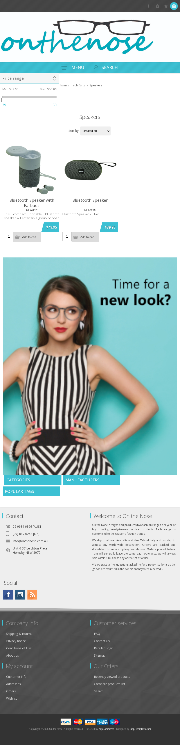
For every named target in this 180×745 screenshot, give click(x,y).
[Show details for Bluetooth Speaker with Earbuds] (31, 169)
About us (12, 655)
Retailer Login (103, 648)
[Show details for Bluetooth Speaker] (89, 169)
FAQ (97, 633)
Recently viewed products (112, 676)
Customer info (16, 676)
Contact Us (102, 641)
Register (149, 6)
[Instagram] (20, 595)
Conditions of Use (19, 648)
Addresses (13, 684)
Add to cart (29, 237)
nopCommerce (106, 728)
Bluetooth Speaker (90, 200)
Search (99, 691)
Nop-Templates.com (140, 728)
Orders (11, 691)
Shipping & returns (19, 633)
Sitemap (100, 655)
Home (63, 85)
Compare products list (109, 684)
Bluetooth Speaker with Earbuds (31, 202)
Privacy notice (16, 641)
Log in (157, 6)
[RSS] (32, 595)
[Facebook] (8, 595)
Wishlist (11, 698)
